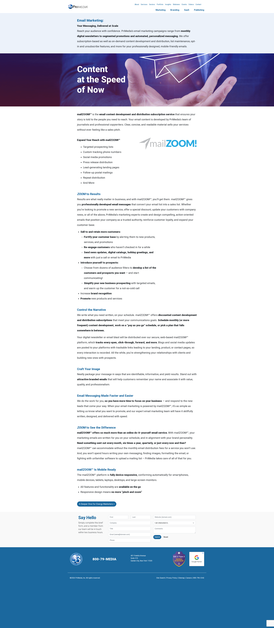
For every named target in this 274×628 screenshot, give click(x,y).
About (137, 4)
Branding (174, 10)
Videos (191, 4)
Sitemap (181, 578)
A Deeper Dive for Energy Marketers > (97, 504)
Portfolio (160, 4)
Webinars (176, 4)
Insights (168, 4)
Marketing (161, 10)
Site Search (160, 578)
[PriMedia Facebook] (131, 579)
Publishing (199, 10)
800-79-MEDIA (104, 559)
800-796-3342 (198, 578)
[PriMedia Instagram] (137, 579)
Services (144, 4)
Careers (189, 578)
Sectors (152, 4)
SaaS (186, 10)
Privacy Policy (171, 578)
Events (184, 4)
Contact (198, 4)
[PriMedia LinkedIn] (142, 579)
